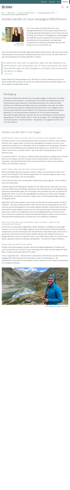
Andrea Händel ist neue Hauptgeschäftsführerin (14, 14)
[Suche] (62, 7)
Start (2, 13)
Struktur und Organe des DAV (26, 13)
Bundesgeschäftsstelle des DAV (46, 13)
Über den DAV (11, 13)
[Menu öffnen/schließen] (67, 7)
